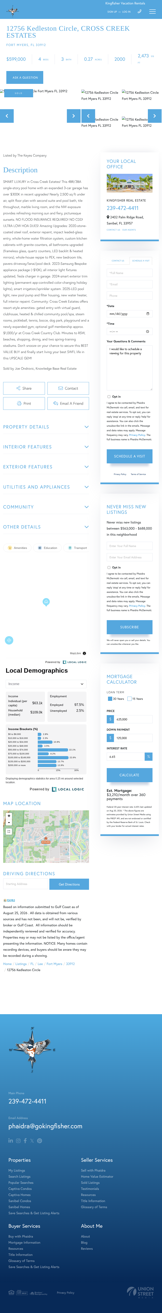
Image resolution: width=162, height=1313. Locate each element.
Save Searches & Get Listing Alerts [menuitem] (33, 1213)
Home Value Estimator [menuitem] (97, 1176)
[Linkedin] (10, 1141)
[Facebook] (25, 1141)
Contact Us (113, 229)
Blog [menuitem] (84, 1242)
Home (7, 964)
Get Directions (69, 884)
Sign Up (112, 11)
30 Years (118, 699)
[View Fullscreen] (9, 831)
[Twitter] (32, 1141)
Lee (40, 964)
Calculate (129, 775)
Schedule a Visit (141, 260)
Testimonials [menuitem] (90, 1188)
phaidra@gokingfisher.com (45, 1126)
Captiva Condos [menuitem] (20, 1188)
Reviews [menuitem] (87, 1248)
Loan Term (115, 692)
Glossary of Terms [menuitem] (94, 1207)
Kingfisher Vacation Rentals (125, 3)
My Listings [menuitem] (16, 1170)
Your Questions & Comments (126, 341)
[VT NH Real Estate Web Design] (140, 1292)
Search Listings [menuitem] (19, 1176)
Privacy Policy (137, 435)
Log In (126, 11)
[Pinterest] (39, 1141)
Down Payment (118, 730)
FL (32, 964)
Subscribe (129, 627)
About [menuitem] (85, 1236)
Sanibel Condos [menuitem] (19, 1201)
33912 (70, 964)
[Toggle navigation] (152, 11)
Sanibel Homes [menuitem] (19, 1207)
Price (111, 711)
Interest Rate (117, 748)
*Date (110, 306)
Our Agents (129, 229)
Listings (21, 964)
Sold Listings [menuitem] (90, 1182)
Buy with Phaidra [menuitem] (20, 1236)
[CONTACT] (24, 77)
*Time (110, 324)
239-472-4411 (123, 208)
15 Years (137, 699)
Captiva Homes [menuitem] (19, 1195)
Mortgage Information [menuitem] (24, 1242)
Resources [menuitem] (88, 1195)
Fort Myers (54, 964)
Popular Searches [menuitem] (21, 1182)
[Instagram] (18, 1141)
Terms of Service (138, 474)
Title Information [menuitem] (93, 1201)
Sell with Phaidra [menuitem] (93, 1170)
